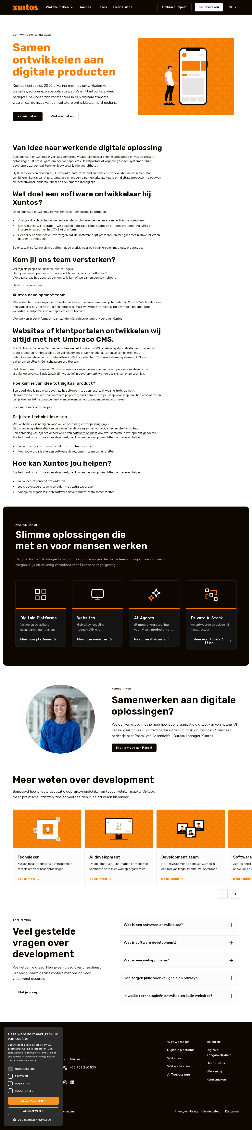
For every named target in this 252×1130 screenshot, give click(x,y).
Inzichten (213, 1042)
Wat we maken (62, 116)
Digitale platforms (181, 1050)
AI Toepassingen (179, 1074)
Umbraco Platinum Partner (37, 348)
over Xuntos (114, 318)
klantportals (35, 311)
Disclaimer (232, 1111)
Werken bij (214, 1071)
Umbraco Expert (174, 7)
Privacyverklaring (186, 1111)
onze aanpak (43, 407)
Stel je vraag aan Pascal (134, 748)
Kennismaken (209, 7)
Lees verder (31, 1060)
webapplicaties (58, 311)
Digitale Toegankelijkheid (219, 1052)
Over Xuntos (122, 7)
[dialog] (33, 1076)
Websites (174, 1058)
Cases (102, 7)
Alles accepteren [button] (33, 1100)
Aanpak (85, 7)
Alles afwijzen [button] (33, 1111)
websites (19, 311)
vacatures (36, 285)
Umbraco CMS (90, 348)
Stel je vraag (27, 992)
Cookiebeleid (211, 1111)
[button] (60, 7)
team (55, 318)
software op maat (85, 433)
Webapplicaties (178, 1066)
